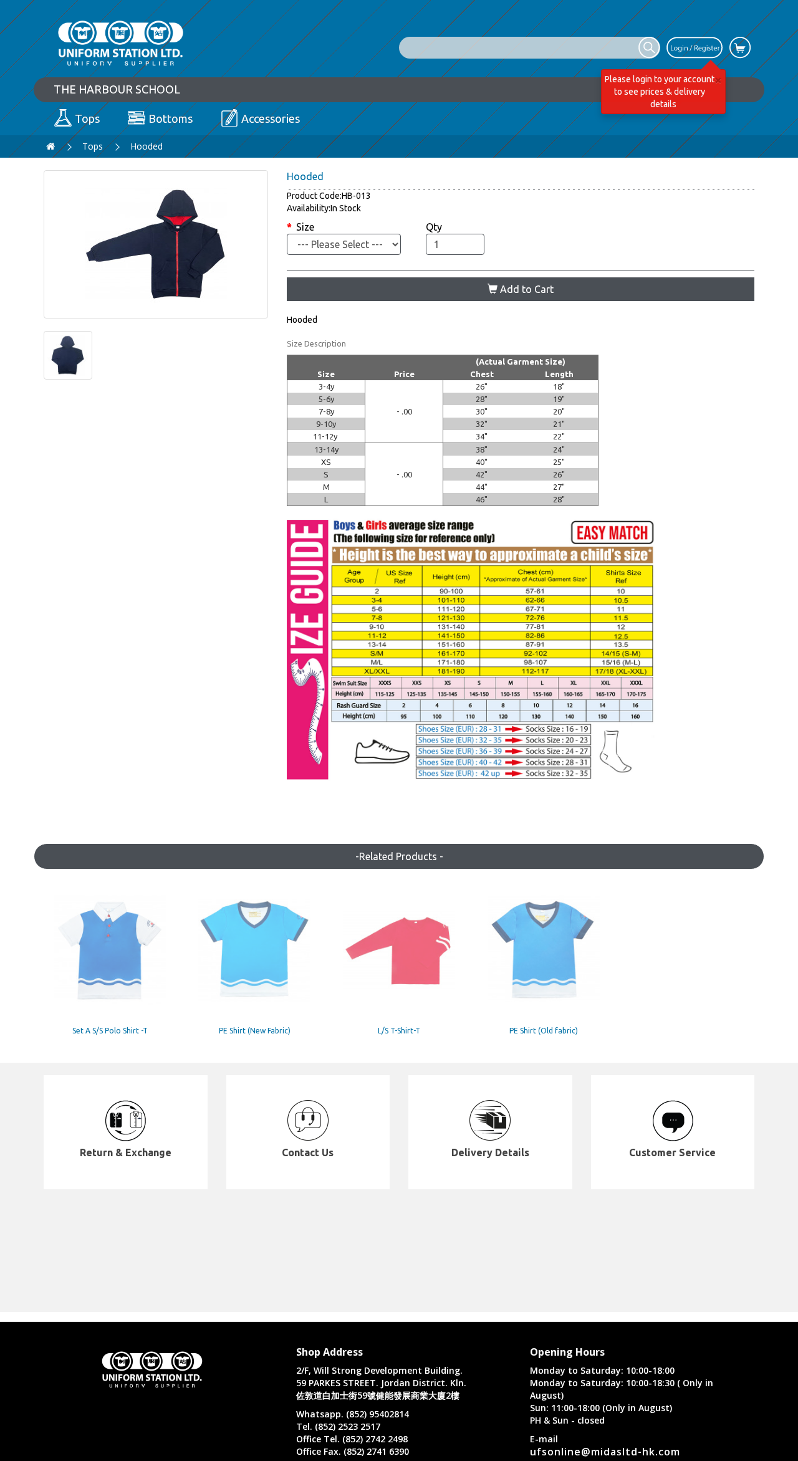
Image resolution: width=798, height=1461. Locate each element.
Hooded (146, 146)
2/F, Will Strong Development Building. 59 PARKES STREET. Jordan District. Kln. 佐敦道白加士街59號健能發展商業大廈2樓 (381, 1382)
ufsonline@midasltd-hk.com (605, 1452)
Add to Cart (526, 289)
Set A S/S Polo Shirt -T (110, 1031)
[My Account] (694, 47)
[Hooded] (156, 244)
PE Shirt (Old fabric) (543, 1031)
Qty (434, 226)
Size (305, 226)
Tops (92, 146)
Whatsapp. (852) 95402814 (352, 1414)
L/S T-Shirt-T (399, 1031)
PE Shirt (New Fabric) (255, 1031)
